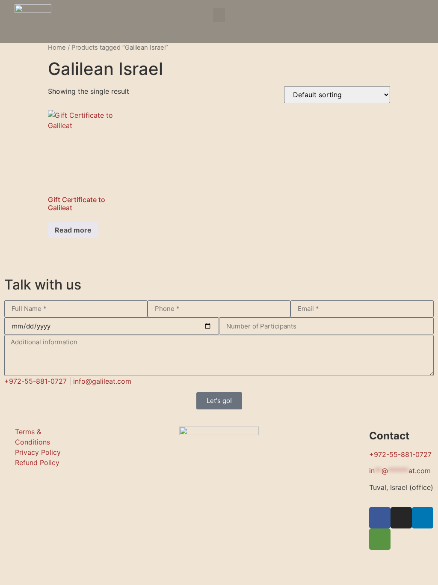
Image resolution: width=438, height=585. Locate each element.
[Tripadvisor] (416, 17)
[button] (219, 15)
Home (57, 47)
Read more (73, 230)
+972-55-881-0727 (35, 381)
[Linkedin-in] (422, 517)
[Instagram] (403, 17)
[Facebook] (389, 17)
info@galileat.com (102, 381)
